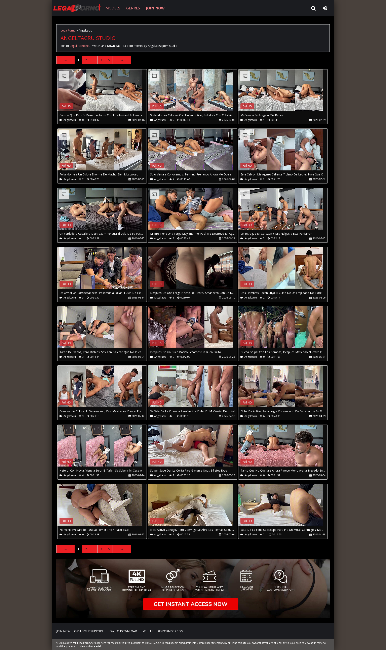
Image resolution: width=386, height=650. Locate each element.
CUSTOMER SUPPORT (89, 631)
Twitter (147, 631)
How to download (122, 631)
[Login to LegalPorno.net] (325, 8)
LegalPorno (68, 30)
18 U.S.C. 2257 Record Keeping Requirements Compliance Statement (184, 643)
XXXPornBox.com (170, 631)
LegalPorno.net (78, 8)
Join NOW (63, 631)
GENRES (133, 8)
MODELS (113, 8)
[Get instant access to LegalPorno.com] (193, 617)
